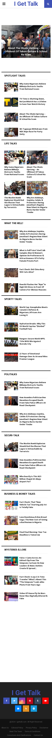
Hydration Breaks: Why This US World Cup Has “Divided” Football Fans (32, 326)
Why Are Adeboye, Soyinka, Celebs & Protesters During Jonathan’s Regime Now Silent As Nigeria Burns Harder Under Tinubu (37, 205)
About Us (5, 728)
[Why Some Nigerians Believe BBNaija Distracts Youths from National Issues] (11, 87)
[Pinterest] (30, 701)
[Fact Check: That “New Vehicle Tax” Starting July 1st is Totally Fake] (11, 505)
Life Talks (10, 143)
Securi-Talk (11, 435)
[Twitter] (14, 701)
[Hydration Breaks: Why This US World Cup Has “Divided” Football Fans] (11, 327)
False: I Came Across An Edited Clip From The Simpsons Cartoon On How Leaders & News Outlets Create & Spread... (31, 563)
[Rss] (26, 708)
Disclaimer (44, 728)
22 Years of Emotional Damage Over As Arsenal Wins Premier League (33, 356)
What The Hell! (13, 223)
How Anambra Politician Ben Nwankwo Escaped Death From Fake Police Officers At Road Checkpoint (32, 401)
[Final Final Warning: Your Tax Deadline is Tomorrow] (11, 535)
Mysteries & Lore (15, 550)
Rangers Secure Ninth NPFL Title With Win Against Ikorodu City (32, 341)
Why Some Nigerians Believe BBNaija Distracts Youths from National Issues (32, 86)
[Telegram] (34, 708)
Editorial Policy (17, 728)
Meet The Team (16, 731)
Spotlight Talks (14, 76)
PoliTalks (10, 374)
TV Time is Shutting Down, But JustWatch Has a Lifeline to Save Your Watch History (32, 101)
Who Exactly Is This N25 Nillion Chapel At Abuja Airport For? (30, 479)
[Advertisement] (26, 650)
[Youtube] (45, 701)
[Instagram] (22, 701)
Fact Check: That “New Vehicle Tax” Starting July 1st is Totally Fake (33, 504)
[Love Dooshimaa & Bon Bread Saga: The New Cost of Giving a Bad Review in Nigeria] (11, 520)
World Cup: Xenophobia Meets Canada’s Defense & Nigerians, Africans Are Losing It (33, 311)
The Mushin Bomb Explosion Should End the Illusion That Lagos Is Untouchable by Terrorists (14, 202)
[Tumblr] (38, 701)
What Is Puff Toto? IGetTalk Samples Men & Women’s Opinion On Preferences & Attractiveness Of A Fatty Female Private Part (32, 256)
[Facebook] (6, 701)
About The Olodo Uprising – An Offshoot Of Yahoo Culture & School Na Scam (26, 51)
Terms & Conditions (32, 731)
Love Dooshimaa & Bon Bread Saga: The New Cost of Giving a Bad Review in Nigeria (33, 519)
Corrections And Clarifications (19, 735)
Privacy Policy (31, 728)
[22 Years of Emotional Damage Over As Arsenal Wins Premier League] (11, 357)
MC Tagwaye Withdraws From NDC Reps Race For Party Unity (33, 131)
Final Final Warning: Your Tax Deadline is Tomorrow (32, 533)
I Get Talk (26, 3)
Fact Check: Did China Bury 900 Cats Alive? (31, 271)
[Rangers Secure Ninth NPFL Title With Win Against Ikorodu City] (11, 342)
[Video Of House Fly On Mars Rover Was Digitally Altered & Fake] (11, 596)
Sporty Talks (13, 299)
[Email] (18, 708)
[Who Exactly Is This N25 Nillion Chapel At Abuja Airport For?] (11, 479)
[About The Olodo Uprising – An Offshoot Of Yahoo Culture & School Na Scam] (11, 117)
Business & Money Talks (19, 494)
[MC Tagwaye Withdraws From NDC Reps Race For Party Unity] (11, 132)
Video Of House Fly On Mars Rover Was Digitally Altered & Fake (33, 596)
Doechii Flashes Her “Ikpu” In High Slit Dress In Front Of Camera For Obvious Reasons (32, 287)
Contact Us (38, 735)
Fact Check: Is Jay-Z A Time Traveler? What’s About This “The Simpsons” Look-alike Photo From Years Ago (32, 580)
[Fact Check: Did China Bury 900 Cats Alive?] (11, 272)
